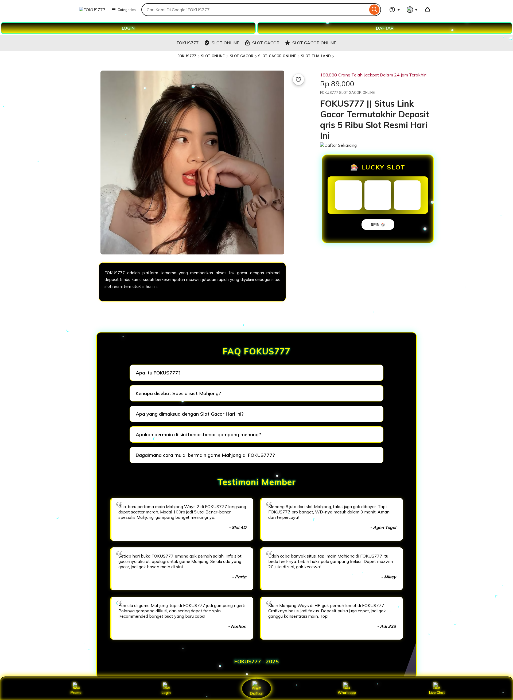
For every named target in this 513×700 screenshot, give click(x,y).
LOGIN (128, 28)
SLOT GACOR (241, 56)
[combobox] (254, 9)
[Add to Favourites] (298, 79)
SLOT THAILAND (316, 56)
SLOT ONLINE (213, 56)
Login (166, 692)
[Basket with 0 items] (427, 9)
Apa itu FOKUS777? (158, 373)
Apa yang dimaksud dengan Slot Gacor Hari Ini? (190, 414)
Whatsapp (347, 692)
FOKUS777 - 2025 (256, 661)
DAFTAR (385, 28)
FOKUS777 (186, 56)
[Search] (374, 9)
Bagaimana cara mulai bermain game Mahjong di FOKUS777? (205, 455)
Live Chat (437, 692)
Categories (127, 9)
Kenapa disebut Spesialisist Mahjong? (178, 393)
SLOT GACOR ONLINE (277, 56)
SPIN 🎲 (378, 224)
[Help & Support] (394, 9)
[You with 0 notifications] (412, 9)
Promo (76, 692)
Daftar (256, 693)
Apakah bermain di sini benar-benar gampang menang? (198, 434)
